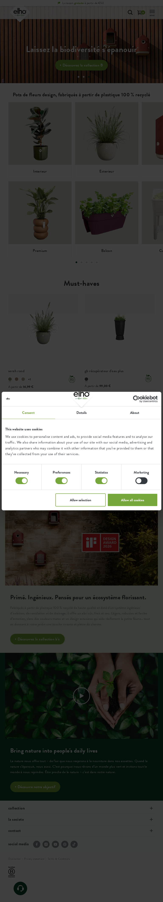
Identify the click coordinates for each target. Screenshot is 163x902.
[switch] (61, 480)
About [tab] (134, 412)
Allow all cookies (132, 500)
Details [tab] (81, 412)
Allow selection (80, 500)
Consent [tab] (28, 412)
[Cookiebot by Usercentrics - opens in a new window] (139, 398)
